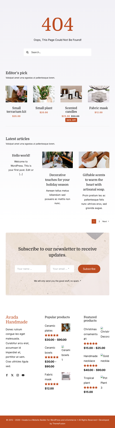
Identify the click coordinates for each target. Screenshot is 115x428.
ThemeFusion (59, 423)
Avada (25, 420)
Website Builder (39, 420)
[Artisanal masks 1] (98, 87)
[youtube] (23, 375)
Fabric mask (98, 108)
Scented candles (71, 109)
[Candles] (71, 87)
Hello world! (21, 155)
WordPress (55, 420)
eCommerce (70, 420)
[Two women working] (57, 152)
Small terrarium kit (16, 109)
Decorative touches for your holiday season (57, 179)
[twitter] (12, 375)
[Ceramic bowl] (94, 152)
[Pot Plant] (44, 87)
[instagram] (17, 375)
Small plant (43, 108)
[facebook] (7, 375)
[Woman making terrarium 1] (16, 87)
